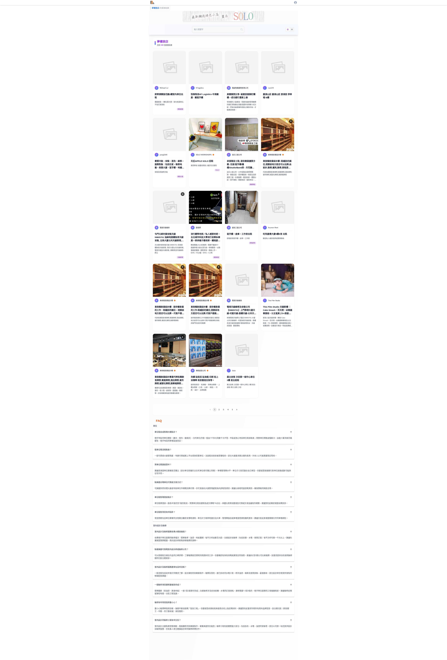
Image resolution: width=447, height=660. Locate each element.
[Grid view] (288, 29)
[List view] (292, 29)
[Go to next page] (237, 409)
